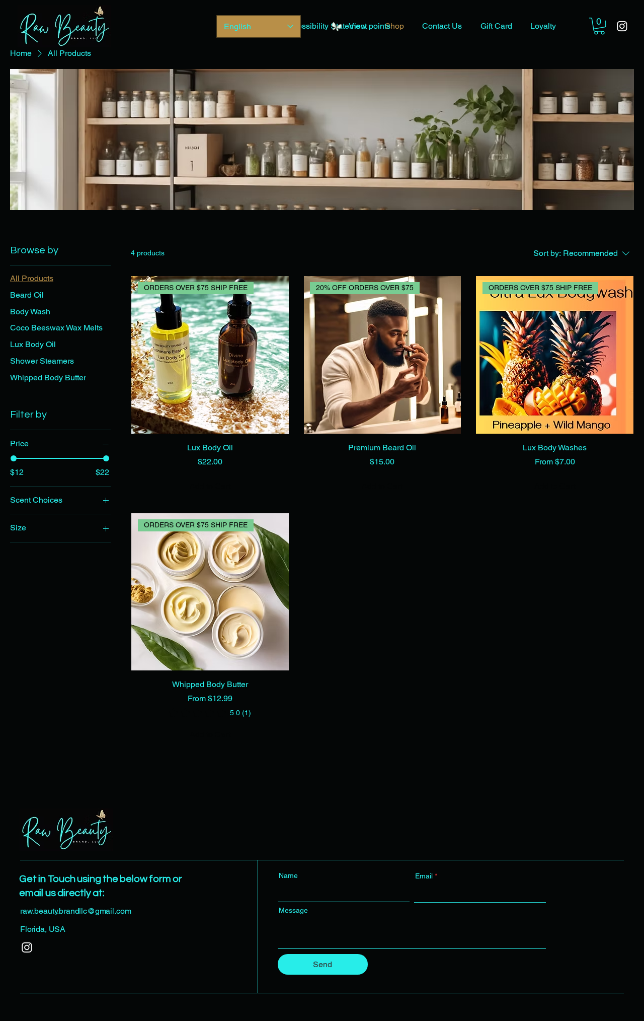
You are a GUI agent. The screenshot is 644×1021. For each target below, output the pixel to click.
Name (288, 875)
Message (293, 910)
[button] (599, 26)
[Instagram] (622, 26)
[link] (210, 712)
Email (424, 875)
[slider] (14, 458)
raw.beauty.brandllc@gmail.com (75, 911)
